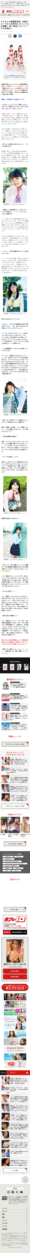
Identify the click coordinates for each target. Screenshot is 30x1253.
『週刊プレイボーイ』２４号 (10, 90)
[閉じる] (28, 4)
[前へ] (1, 667)
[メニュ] (27, 11)
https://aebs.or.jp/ (13, 1203)
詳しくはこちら (9, 7)
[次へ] (29, 667)
